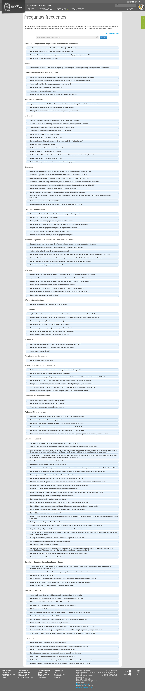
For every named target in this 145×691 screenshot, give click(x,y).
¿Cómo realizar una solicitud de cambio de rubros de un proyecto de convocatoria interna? (59, 646)
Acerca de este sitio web (109, 675)
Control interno (22, 675)
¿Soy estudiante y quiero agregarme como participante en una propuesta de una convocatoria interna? (62, 387)
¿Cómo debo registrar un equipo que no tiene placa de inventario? (51, 328)
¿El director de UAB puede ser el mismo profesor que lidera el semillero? (53, 605)
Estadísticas (42, 677)
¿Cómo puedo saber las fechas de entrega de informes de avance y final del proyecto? (57, 288)
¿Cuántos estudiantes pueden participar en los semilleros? (48, 464)
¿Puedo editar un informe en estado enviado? (44, 295)
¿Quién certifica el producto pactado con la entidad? (46, 148)
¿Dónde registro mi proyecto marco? (41, 360)
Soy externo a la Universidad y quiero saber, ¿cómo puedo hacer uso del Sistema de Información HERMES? (64, 182)
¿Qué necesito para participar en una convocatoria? (46, 265)
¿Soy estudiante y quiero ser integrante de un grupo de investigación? (52, 235)
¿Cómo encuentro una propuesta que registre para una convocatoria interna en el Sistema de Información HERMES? (67, 377)
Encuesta (41, 675)
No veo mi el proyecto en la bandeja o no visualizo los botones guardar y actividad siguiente (59, 124)
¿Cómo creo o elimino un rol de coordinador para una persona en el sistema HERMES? (58, 430)
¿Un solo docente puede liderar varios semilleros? (45, 557)
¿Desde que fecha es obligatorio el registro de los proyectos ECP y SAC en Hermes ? (56, 141)
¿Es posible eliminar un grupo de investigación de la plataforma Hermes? (53, 227)
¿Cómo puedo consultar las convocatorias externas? (46, 87)
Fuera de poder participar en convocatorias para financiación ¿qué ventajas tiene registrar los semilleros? (63, 446)
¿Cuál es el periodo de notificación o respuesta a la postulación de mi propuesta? (55, 370)
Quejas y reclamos (43, 674)
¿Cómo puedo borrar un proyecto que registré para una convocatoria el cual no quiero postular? (61, 380)
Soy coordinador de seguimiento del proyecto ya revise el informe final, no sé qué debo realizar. (60, 278)
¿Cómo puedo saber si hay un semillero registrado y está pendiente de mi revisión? (56, 595)
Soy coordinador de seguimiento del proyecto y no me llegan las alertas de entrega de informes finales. (62, 274)
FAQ (55, 672)
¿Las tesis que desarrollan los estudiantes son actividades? (48, 499)
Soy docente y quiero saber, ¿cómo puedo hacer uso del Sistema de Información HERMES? (59, 175)
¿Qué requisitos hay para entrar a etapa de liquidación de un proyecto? (52, 162)
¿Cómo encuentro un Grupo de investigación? (44, 217)
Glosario (57, 677)
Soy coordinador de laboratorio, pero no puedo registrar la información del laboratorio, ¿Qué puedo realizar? (65, 317)
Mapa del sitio (58, 670)
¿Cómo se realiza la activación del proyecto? (44, 58)
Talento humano (23, 670)
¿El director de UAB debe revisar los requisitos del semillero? (49, 602)
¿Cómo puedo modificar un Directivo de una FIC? (46, 137)
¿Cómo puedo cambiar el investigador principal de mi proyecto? (50, 84)
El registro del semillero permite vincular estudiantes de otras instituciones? (54, 443)
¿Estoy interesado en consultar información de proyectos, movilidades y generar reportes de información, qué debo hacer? (69, 434)
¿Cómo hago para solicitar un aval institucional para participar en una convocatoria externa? (60, 80)
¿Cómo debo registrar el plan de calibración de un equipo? (48, 321)
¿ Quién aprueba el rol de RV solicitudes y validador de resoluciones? (52, 127)
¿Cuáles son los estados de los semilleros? (43, 575)
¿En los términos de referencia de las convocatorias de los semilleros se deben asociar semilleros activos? (63, 579)
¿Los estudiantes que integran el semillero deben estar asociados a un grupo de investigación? (59, 502)
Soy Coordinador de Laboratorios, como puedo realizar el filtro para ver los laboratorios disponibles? (62, 314)
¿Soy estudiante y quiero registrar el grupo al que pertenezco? (49, 231)
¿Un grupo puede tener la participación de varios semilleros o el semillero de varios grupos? (59, 553)
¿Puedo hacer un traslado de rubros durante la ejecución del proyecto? (52, 656)
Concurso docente (23, 674)
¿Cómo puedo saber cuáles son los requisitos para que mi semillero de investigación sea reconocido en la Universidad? (67, 471)
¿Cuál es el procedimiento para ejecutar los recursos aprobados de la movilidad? (55, 344)
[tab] (72, 48)
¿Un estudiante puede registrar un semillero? (44, 544)
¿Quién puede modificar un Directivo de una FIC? (46, 158)
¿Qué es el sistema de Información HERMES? (44, 201)
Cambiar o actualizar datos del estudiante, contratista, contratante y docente (54, 120)
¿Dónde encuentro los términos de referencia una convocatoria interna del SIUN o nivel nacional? (61, 261)
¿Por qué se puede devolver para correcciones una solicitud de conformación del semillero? (59, 619)
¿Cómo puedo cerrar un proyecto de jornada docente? (47, 403)
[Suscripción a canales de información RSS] (136, 2)
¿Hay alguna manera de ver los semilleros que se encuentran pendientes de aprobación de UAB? (60, 582)
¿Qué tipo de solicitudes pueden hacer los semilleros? (46, 522)
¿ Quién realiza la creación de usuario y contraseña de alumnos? (50, 130)
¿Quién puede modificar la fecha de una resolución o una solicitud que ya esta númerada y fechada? (62, 155)
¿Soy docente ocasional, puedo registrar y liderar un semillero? (50, 541)
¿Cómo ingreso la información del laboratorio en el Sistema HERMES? (52, 331)
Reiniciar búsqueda (113, 33)
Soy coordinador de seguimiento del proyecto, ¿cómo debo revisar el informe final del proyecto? (60, 281)
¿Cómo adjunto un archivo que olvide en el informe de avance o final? (52, 285)
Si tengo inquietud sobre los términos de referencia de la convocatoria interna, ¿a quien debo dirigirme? (63, 244)
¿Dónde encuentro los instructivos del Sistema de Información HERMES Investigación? (58, 192)
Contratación (5, 672)
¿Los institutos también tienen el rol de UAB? (44, 616)
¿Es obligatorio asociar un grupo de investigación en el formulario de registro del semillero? (59, 485)
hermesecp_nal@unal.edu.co (85, 687)
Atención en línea (59, 674)
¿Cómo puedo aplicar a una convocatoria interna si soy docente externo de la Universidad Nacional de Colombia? (66, 258)
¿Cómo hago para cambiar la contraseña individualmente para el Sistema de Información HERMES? (62, 185)
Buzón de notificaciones (25, 677)
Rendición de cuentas (8, 674)
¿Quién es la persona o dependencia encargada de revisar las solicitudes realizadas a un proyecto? (61, 660)
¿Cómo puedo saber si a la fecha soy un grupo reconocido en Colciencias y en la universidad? (59, 224)
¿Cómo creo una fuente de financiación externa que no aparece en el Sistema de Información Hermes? (62, 77)
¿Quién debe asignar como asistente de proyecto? (45, 151)
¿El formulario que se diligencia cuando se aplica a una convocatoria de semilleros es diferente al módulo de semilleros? (68, 482)
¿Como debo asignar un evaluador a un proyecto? (46, 420)
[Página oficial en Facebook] (128, 2)
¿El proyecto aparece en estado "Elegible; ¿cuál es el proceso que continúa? (54, 111)
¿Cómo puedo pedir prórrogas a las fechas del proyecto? (48, 642)
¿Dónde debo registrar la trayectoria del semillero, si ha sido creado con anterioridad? (57, 478)
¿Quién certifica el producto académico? (42, 144)
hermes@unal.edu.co (83, 684)
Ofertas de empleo (24, 672)
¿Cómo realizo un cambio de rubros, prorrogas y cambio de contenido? (52, 649)
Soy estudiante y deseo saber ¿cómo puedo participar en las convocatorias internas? (56, 247)
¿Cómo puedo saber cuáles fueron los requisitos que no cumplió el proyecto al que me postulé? (60, 55)
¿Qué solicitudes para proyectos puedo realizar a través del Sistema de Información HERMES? (60, 663)
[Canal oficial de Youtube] (133, 2)
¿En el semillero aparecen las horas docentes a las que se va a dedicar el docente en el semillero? (60, 612)
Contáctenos (58, 675)
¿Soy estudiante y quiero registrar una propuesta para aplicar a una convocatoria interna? (59, 390)
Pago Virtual (5, 675)
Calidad (4, 677)
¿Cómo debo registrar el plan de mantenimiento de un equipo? (50, 324)
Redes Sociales (43, 672)
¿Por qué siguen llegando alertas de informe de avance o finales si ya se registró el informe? (59, 291)
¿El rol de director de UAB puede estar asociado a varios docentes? (51, 609)
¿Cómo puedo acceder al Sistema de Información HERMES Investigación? (53, 188)
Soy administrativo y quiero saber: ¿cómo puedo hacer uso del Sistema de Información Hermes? (60, 171)
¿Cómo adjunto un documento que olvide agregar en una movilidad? (52, 347)
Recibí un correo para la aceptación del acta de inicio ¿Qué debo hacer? (53, 48)
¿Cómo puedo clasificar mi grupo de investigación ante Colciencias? (51, 221)
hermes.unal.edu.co (40, 5)
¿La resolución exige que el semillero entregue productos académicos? (52, 495)
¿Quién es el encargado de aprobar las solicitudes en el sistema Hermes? (52, 585)
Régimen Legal (6, 670)
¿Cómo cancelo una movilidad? (40, 351)
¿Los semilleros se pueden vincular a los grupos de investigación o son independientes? (57, 509)
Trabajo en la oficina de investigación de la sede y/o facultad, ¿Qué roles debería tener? (57, 416)
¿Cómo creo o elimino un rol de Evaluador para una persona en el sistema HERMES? (57, 423)
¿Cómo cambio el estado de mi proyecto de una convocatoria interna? (52, 107)
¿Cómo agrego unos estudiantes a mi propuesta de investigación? (50, 373)
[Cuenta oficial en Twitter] (131, 2)
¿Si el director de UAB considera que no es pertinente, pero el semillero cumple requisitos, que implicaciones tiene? (66, 630)
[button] (103, 37)
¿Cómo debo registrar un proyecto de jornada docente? (47, 400)
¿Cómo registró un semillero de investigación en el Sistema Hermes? (51, 475)
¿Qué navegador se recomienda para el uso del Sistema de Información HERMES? (56, 204)
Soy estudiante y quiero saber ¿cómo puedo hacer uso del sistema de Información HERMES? (59, 178)
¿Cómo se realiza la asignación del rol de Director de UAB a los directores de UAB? (56, 598)
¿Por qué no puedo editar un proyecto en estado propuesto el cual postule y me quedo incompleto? (61, 384)
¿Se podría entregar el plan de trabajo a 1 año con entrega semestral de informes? (56, 529)
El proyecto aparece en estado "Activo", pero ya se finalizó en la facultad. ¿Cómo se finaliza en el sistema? (64, 104)
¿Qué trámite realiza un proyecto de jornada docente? (47, 407)
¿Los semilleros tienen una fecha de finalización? (45, 513)
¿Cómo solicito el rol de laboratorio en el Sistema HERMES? (49, 335)
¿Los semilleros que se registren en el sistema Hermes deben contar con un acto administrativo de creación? (64, 506)
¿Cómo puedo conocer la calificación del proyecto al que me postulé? (52, 51)
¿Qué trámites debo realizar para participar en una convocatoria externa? (53, 94)
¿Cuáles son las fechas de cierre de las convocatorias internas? (49, 251)
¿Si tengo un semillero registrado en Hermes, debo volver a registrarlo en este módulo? (57, 538)
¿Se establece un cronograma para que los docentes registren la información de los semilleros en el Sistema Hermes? (67, 525)
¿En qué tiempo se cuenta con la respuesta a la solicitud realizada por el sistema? (55, 653)
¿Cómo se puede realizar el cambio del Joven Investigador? (48, 304)
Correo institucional (44, 670)
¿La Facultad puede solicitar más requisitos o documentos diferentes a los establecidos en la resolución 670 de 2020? (67, 492)
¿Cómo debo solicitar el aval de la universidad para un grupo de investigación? (55, 214)
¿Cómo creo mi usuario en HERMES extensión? (45, 134)
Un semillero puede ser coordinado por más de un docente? (48, 461)
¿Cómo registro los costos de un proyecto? (43, 91)
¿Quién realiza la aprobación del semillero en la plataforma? (49, 623)
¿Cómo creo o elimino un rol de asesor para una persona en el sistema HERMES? (56, 427)
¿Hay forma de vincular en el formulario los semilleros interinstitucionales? (54, 488)
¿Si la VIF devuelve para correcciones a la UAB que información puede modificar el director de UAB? (62, 633)
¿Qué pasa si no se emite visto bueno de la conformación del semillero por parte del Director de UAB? (62, 626)
